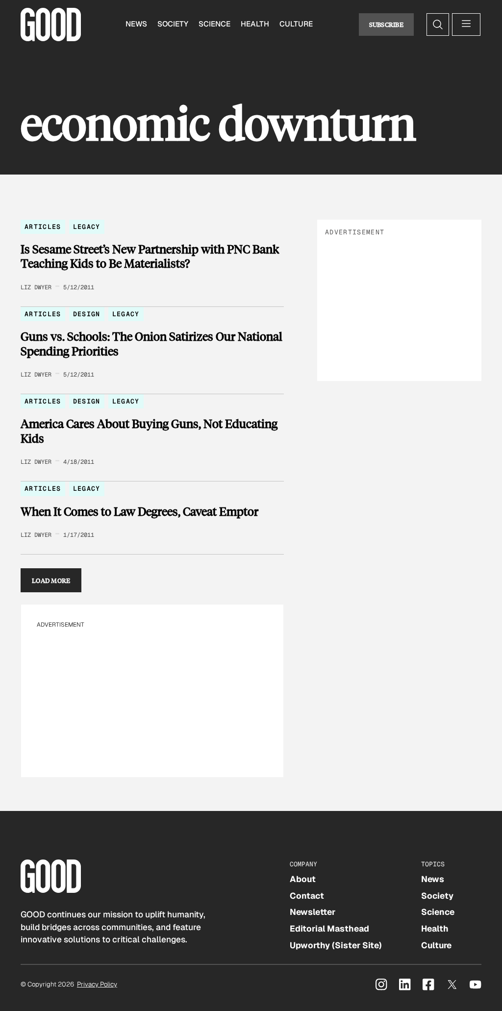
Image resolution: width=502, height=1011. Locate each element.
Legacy (86, 227)
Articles (43, 227)
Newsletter (312, 912)
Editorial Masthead (329, 928)
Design (86, 314)
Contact (307, 895)
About (303, 879)
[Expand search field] (438, 24)
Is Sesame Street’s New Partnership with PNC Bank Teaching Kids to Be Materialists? (150, 256)
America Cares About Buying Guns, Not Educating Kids (149, 430)
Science (214, 24)
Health (255, 24)
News (136, 24)
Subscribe (386, 24)
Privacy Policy (97, 984)
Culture (296, 24)
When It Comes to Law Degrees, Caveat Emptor (139, 511)
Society (172, 24)
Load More (51, 580)
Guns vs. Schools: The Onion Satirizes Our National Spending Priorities (151, 343)
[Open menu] (466, 24)
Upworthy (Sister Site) (336, 945)
